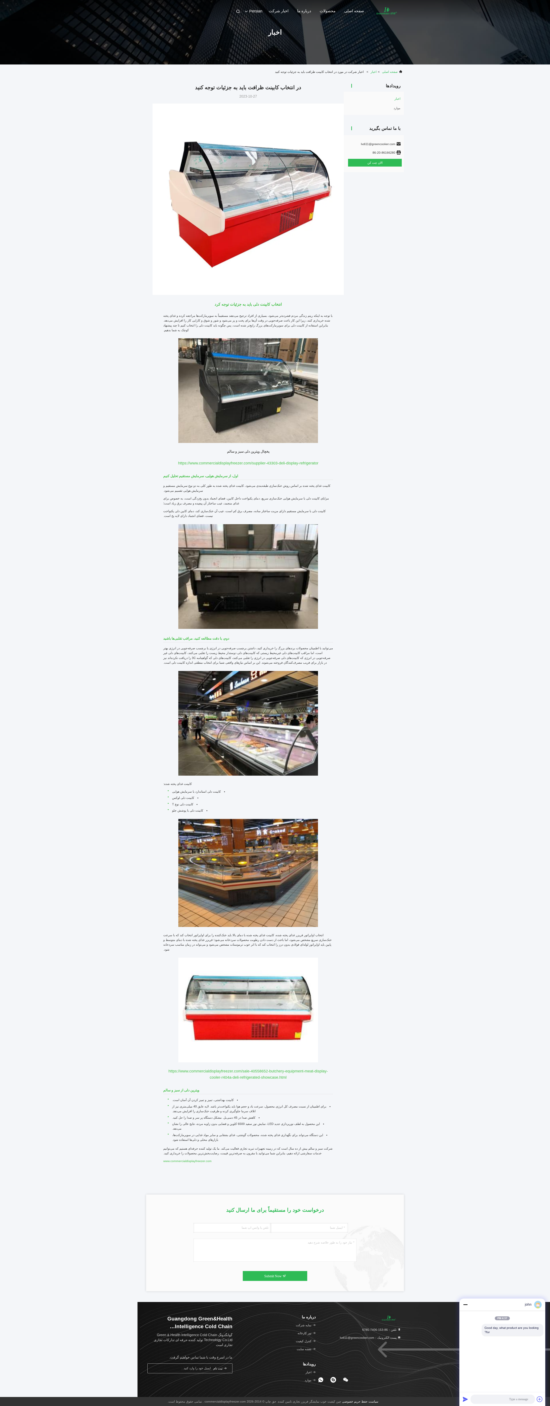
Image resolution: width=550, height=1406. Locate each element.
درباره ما (304, 11)
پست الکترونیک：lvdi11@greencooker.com (368, 1337)
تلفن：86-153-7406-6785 (379, 1329)
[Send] (465, 1399)
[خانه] (386, 10)
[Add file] (540, 1399)
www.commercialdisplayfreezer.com (187, 1161)
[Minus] (465, 1304)
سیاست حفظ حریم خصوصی (360, 1401)
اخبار (374, 72)
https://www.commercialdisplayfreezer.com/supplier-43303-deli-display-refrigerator (248, 463)
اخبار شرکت (279, 11)
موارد (397, 108)
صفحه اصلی (354, 11)
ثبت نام (218, 1368)
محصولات (328, 11)
